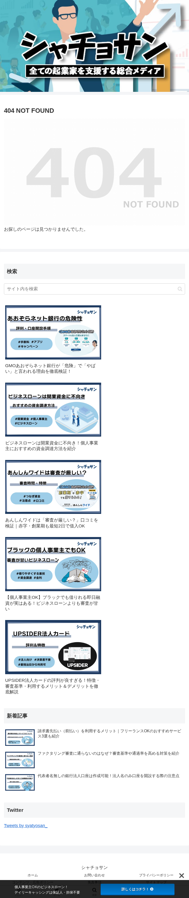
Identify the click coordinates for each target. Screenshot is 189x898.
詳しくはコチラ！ (135, 889)
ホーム (33, 875)
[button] (180, 289)
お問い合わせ (94, 875)
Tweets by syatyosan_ (25, 825)
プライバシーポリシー (156, 875)
